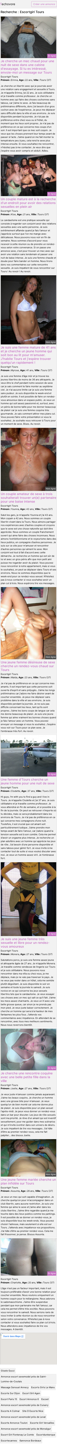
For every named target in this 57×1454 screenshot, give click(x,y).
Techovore (7, 4)
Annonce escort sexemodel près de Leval (23, 1416)
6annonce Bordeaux (30, 1440)
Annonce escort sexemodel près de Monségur (26, 1428)
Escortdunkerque (45, 1434)
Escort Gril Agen (31, 1393)
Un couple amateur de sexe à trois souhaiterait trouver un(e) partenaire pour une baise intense (28, 497)
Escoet (45, 1399)
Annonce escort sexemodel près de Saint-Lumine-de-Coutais (24, 1379)
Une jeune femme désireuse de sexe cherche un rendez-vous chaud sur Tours (28, 666)
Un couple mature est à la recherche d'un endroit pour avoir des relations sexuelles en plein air (28, 203)
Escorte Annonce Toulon (14, 1422)
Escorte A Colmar (10, 1411)
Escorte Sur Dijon (10, 1393)
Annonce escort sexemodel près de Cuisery (24, 1405)
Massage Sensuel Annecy (15, 1387)
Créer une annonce (44, 4)
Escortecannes (9, 1440)
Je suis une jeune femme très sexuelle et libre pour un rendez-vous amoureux (25, 943)
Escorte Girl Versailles (42, 1422)
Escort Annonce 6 (29, 1399)
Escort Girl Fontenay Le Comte (17, 1434)
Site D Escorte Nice (32, 1411)
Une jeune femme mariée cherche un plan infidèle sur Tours (28, 1181)
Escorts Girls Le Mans (43, 1387)
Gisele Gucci (8, 1370)
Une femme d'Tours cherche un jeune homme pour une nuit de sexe (27, 781)
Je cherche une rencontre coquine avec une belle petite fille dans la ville (27, 1077)
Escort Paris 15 (9, 1399)
